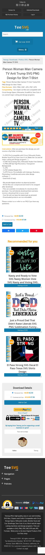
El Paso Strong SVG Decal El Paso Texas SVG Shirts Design (22, 368)
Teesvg (5, 60)
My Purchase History (12, 15)
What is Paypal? (22, 413)
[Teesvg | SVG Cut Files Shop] (22, 29)
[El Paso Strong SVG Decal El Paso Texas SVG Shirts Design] (22, 361)
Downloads (13, 60)
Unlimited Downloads (33, 10)
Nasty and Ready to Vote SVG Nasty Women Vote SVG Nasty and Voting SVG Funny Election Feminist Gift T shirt (22, 279)
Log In (33, 15)
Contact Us (11, 10)
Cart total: (24, 42)
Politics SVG (23, 60)
